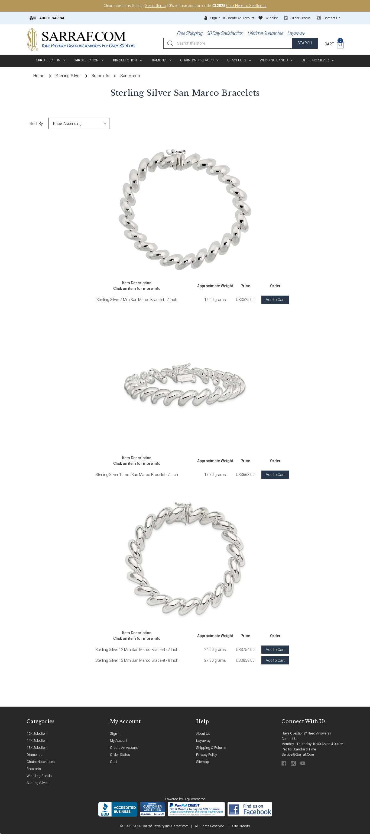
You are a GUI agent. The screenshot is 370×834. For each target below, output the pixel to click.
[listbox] (78, 123)
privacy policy (206, 755)
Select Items (155, 6)
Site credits (241, 826)
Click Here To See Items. (246, 6)
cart (113, 762)
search (304, 43)
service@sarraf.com (297, 754)
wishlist (271, 18)
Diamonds (35, 755)
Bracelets (236, 60)
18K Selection (37, 748)
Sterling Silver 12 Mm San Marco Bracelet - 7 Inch (136, 649)
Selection (48, 60)
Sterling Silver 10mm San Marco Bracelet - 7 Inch (137, 474)
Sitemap (202, 762)
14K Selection (37, 741)
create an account (124, 748)
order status (301, 18)
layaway (203, 741)
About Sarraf (51, 18)
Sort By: (37, 123)
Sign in (215, 18)
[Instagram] (294, 763)
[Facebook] (284, 763)
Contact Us (289, 739)
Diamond (158, 60)
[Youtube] (303, 763)
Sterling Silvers (38, 783)
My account (118, 741)
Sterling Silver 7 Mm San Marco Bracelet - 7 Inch (136, 299)
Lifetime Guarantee (265, 33)
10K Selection (37, 734)
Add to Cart (275, 299)
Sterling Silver (315, 60)
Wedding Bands (274, 60)
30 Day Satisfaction (224, 33)
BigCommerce (194, 799)
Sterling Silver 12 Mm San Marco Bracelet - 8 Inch (136, 660)
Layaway (295, 33)
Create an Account (240, 18)
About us (203, 734)
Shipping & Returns (211, 748)
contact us (331, 18)
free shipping (189, 33)
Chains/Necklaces (196, 60)
